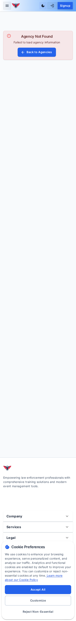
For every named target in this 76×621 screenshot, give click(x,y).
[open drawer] (7, 6)
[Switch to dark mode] (43, 5)
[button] (38, 516)
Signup (65, 5)
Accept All (38, 589)
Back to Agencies (39, 52)
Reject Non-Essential (38, 611)
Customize (38, 600)
